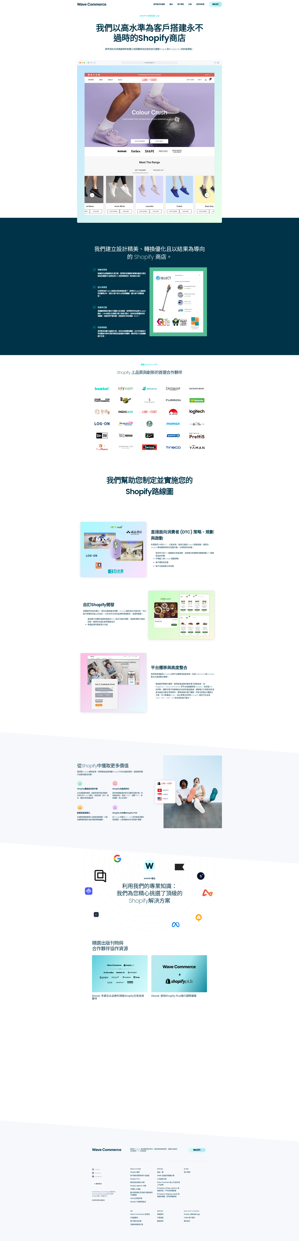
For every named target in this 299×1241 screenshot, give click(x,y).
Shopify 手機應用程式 (138, 1202)
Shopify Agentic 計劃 (138, 1186)
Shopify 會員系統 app (192, 1214)
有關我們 (160, 1214)
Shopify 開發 (135, 1172)
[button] (159, 4)
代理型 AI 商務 (135, 1189)
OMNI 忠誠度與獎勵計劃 (165, 1175)
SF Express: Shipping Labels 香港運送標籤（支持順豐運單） (168, 1195)
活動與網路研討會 (136, 1224)
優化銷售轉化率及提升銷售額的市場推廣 (141, 1193)
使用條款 (95, 1200)
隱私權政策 (101, 1200)
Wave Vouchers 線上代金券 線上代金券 (168, 1183)
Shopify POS (135, 1179)
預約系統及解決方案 (137, 1182)
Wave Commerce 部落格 (140, 1214)
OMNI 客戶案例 (189, 1217)
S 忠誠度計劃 (161, 1179)
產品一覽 (160, 1172)
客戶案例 (180, 4)
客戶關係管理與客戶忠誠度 (139, 1175)
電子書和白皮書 (135, 1221)
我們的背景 (200, 4)
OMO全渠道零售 (136, 1198)
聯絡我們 (160, 1221)
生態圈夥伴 (134, 1217)
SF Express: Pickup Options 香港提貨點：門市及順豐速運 (168, 1189)
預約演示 (187, 1221)
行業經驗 (160, 1217)
